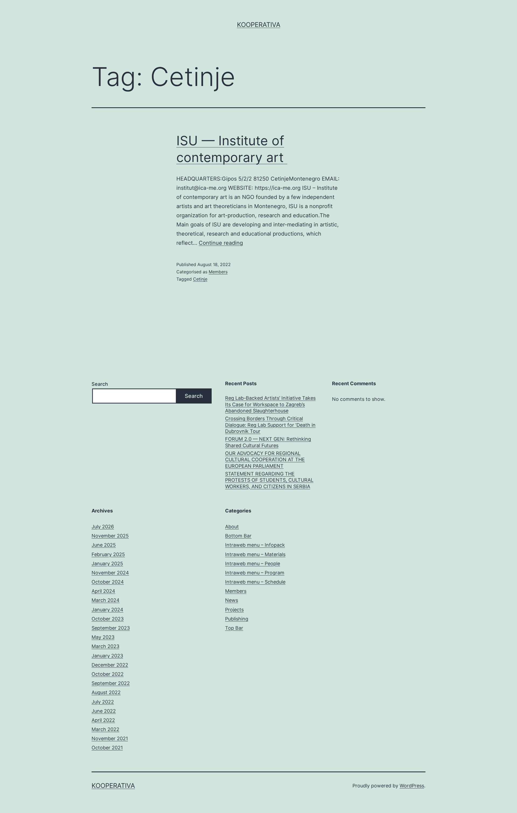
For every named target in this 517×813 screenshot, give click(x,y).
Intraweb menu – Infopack (255, 545)
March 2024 (106, 600)
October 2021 (107, 747)
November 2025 (110, 536)
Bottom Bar (238, 536)
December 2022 (110, 665)
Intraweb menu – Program (254, 573)
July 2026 (103, 526)
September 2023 (111, 628)
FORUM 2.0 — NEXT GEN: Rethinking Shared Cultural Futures (268, 442)
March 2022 (105, 729)
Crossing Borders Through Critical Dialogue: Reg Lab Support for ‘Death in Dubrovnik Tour (270, 425)
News (231, 600)
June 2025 (104, 545)
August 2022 (106, 692)
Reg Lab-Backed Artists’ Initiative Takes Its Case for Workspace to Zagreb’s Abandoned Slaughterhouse (270, 404)
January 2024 (107, 609)
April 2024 (103, 591)
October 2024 (108, 582)
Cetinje (200, 279)
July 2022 (103, 702)
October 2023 (108, 619)
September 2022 (111, 683)
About (232, 526)
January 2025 (107, 563)
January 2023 (107, 656)
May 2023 (103, 637)
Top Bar (234, 628)
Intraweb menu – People (252, 563)
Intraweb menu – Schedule (255, 582)
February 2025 (108, 554)
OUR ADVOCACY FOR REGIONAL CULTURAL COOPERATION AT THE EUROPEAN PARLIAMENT (265, 459)
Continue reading (221, 243)
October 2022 (108, 674)
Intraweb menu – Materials (255, 554)
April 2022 (103, 720)
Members (218, 271)
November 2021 (110, 738)
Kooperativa (258, 25)
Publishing (236, 619)
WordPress (412, 785)
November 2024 (110, 573)
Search (100, 384)
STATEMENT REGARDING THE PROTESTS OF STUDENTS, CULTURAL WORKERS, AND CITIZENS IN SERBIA (269, 480)
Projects (234, 609)
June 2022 (104, 711)
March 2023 (105, 646)
